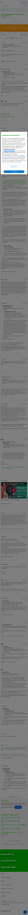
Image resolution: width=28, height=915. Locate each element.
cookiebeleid (21, 155)
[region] (14, 153)
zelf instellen (18, 161)
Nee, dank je (14, 166)
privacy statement (8, 157)
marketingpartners (9, 151)
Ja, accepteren (14, 171)
